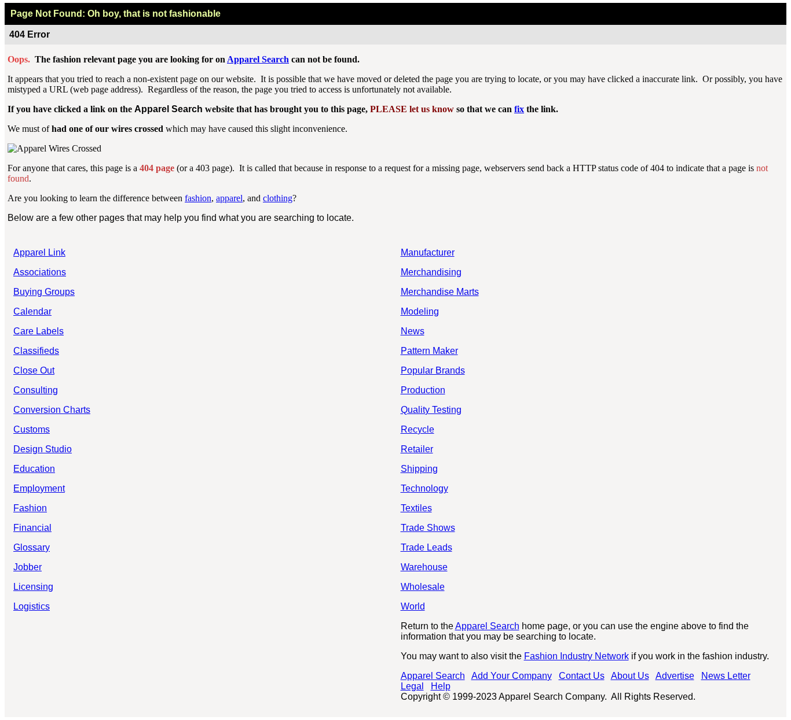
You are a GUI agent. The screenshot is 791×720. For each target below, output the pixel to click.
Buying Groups (44, 292)
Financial (32, 528)
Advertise (674, 676)
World (413, 606)
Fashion (30, 508)
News (412, 331)
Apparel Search (258, 59)
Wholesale (423, 587)
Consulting (35, 390)
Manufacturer (428, 252)
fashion (198, 198)
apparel (229, 198)
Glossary (31, 547)
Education (34, 469)
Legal (412, 686)
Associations (39, 272)
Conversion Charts (51, 410)
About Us (630, 676)
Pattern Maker (429, 351)
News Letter (725, 676)
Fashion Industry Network (576, 656)
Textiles (416, 508)
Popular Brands (433, 370)
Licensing (33, 587)
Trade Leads (426, 547)
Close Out (33, 370)
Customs (31, 429)
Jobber (27, 567)
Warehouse (424, 567)
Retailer (417, 449)
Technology (424, 488)
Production (423, 390)
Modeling (420, 311)
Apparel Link (39, 252)
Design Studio (42, 449)
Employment (39, 488)
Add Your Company (511, 676)
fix (519, 109)
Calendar (32, 311)
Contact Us (582, 676)
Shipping (419, 469)
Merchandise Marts (440, 292)
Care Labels (38, 331)
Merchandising (431, 272)
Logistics (31, 606)
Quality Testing (431, 410)
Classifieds (36, 351)
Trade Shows (428, 528)
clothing (277, 198)
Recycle (417, 429)
